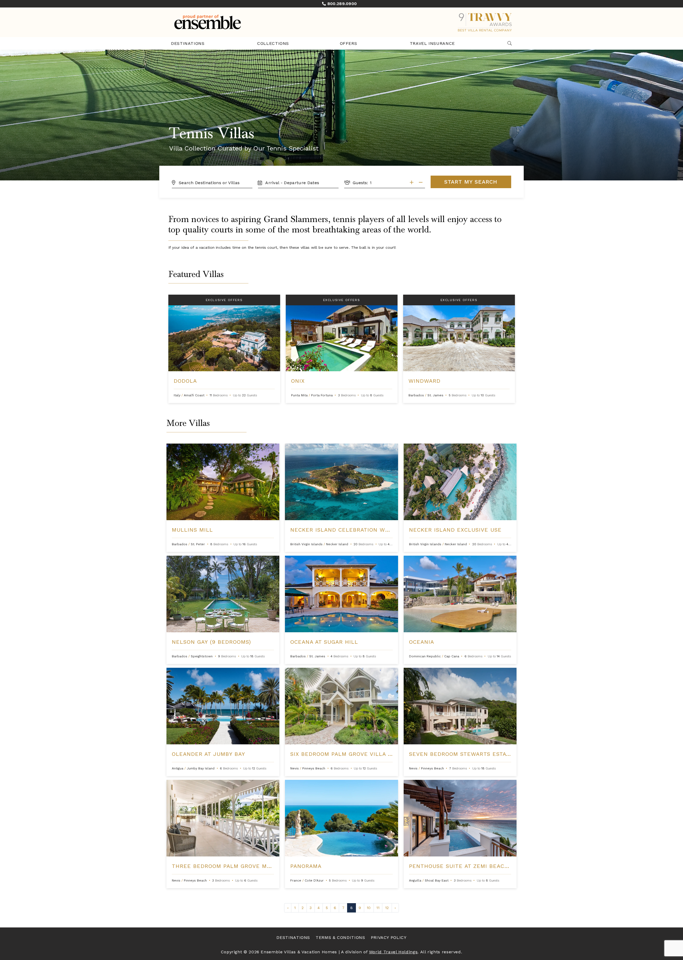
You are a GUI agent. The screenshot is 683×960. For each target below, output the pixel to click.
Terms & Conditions (340, 937)
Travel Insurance (432, 43)
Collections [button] (273, 43)
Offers (348, 43)
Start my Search (470, 182)
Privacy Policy (389, 937)
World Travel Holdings (393, 951)
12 (387, 908)
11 (377, 908)
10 (369, 908)
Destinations (188, 43)
